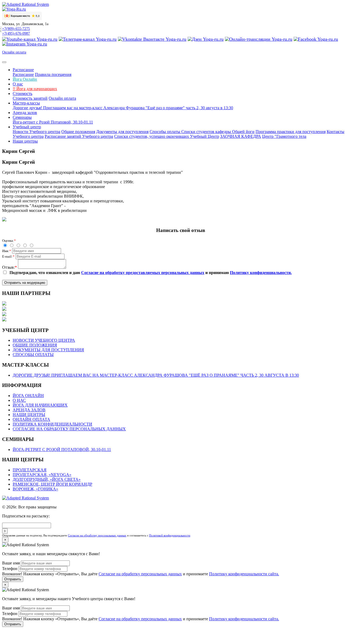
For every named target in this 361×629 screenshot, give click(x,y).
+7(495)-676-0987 (16, 33)
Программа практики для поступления (291, 131)
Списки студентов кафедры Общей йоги (217, 131)
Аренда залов (25, 112)
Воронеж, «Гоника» (35, 489)
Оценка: (9, 241)
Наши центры (25, 141)
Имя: (6, 251)
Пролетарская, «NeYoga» (42, 474)
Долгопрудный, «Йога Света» (47, 479)
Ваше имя (11, 563)
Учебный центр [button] (27, 127)
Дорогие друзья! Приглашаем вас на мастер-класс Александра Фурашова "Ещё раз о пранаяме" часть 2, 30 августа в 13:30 (123, 108)
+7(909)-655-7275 (16, 29)
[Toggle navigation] (4, 62)
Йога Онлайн (25, 79)
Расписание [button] (23, 69)
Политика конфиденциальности (52, 424)
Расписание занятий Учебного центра (79, 136)
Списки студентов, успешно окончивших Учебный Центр (166, 136)
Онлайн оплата (14, 52)
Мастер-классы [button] (26, 103)
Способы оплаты (165, 131)
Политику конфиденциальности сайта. (244, 574)
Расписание (23, 74)
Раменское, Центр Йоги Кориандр (52, 484)
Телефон (9, 568)
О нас (18, 84)
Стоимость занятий (30, 98)
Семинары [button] (22, 117)
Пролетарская (30, 470)
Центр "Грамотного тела (284, 136)
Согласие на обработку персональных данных (69, 429)
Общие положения (78, 131)
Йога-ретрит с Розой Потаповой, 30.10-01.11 (53, 122)
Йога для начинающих (35, 88)
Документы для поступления (122, 131)
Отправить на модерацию (24, 283)
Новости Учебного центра (36, 131)
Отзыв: (9, 267)
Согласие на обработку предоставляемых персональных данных (142, 272)
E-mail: (8, 256)
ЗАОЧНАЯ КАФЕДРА (240, 136)
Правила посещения (53, 74)
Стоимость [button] (22, 93)
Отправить (12, 579)
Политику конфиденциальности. (261, 272)
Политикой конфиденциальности (169, 535)
